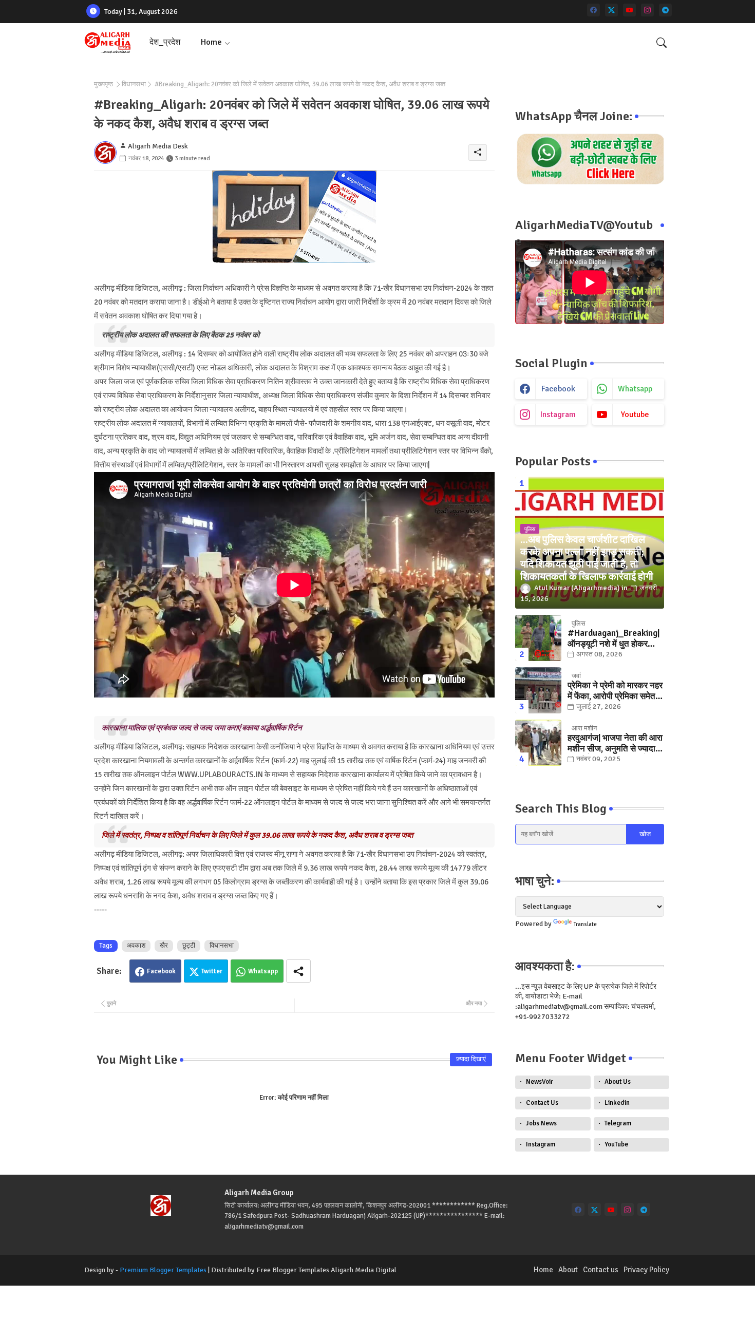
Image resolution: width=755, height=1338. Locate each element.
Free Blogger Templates (292, 1270)
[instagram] (647, 10)
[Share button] (298, 971)
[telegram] (665, 10)
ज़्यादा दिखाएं (471, 1059)
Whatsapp (263, 971)
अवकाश (136, 945)
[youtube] (629, 10)
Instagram (540, 1144)
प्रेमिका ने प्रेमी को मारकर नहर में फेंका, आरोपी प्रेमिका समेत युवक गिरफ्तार (615, 691)
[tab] (165, 42)
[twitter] (611, 10)
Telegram (618, 1123)
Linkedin (617, 1103)
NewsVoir (539, 1082)
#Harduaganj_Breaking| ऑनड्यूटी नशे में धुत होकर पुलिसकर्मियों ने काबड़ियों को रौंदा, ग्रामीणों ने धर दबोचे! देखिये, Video (613, 638)
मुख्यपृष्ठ (103, 84)
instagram (558, 414)
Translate (585, 924)
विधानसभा (134, 84)
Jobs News (541, 1123)
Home (211, 42)
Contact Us (542, 1103)
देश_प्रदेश (164, 42)
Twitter (211, 971)
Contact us (600, 1269)
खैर (164, 945)
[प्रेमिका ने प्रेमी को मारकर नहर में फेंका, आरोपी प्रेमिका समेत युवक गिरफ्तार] (538, 690)
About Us (618, 1082)
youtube (635, 414)
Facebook (161, 971)
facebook (558, 389)
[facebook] (593, 10)
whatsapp (635, 389)
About (568, 1269)
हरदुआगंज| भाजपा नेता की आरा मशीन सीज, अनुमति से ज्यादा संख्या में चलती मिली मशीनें (615, 743)
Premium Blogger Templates (163, 1270)
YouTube (616, 1144)
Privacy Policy (646, 1269)
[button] (661, 42)
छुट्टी (188, 945)
